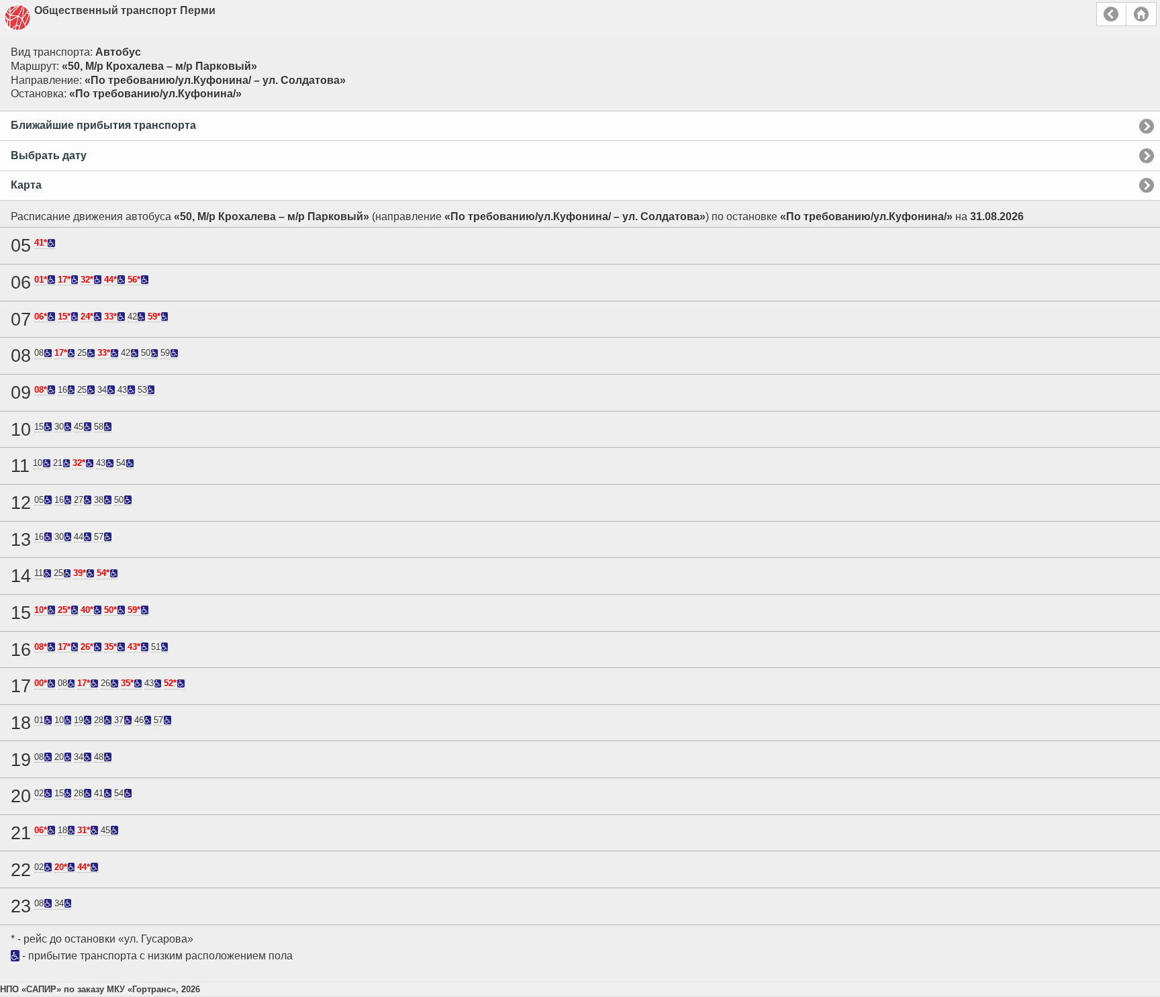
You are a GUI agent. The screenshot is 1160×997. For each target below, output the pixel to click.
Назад (1111, 14)
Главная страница (1141, 14)
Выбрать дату (49, 155)
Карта (26, 185)
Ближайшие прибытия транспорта (103, 125)
